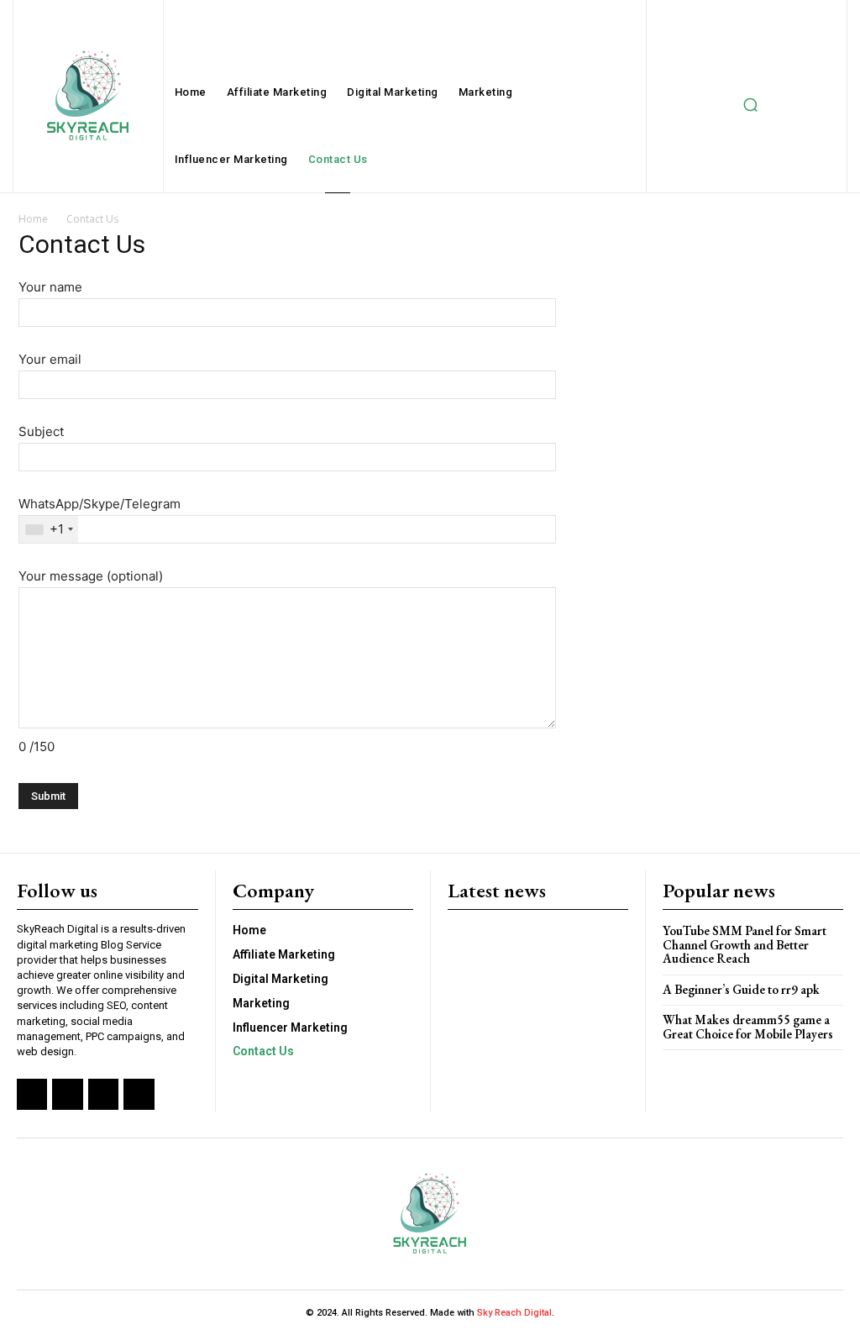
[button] (750, 105)
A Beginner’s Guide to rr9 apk (741, 989)
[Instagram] (67, 1094)
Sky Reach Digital (513, 1312)
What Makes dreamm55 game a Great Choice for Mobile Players (748, 1027)
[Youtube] (138, 1094)
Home (33, 219)
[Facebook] (32, 1094)
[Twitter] (103, 1094)
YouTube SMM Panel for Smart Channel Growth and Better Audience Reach (744, 944)
